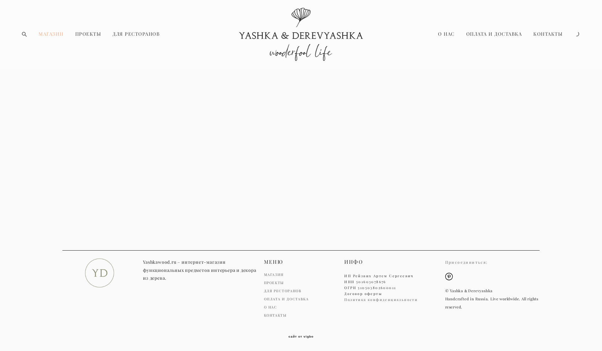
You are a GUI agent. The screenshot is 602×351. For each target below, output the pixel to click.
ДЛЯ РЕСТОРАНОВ (136, 34)
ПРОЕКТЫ (88, 34)
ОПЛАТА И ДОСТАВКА (494, 34)
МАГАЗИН (51, 34)
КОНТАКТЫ (547, 34)
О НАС (446, 34)
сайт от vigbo (301, 336)
